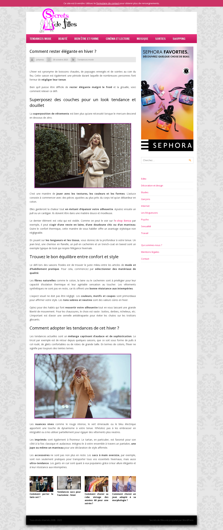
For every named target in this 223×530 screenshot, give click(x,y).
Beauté (62, 38)
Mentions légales (150, 251)
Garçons (145, 199)
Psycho (145, 219)
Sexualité (146, 226)
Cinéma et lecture (118, 38)
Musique (142, 38)
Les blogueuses (149, 212)
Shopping (179, 38)
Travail (144, 233)
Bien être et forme (86, 38)
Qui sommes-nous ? (151, 245)
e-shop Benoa (123, 220)
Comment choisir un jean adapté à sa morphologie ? (124, 497)
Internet (145, 205)
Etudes (144, 192)
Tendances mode (40, 38)
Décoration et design (152, 185)
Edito (143, 178)
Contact (145, 258)
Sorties (160, 38)
